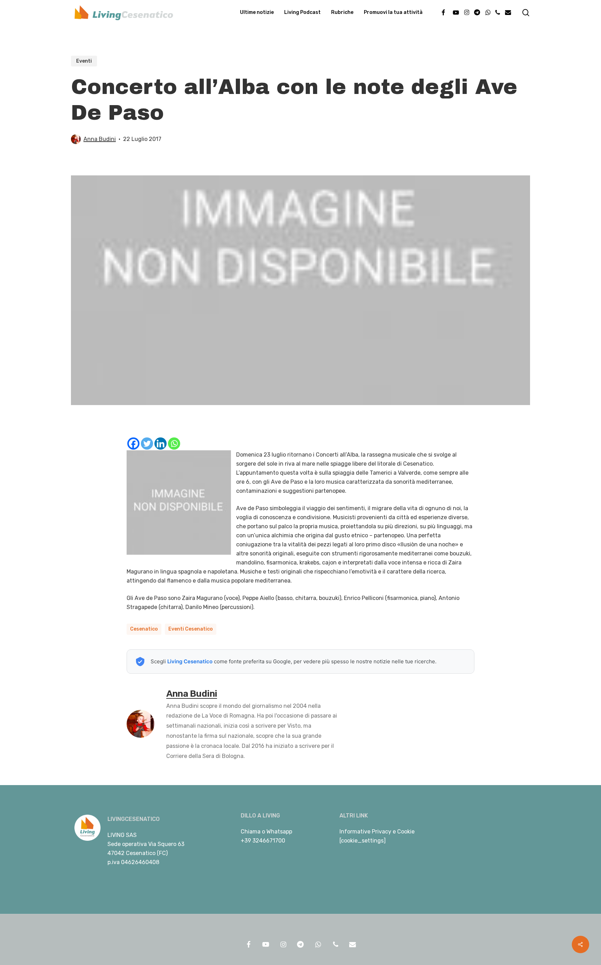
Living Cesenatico (190, 661)
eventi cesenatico (190, 629)
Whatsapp (279, 831)
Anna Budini (99, 139)
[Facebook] (133, 443)
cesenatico (144, 629)
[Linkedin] (160, 443)
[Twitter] (147, 443)
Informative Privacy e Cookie (377, 831)
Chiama (251, 831)
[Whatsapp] (174, 443)
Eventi (84, 61)
